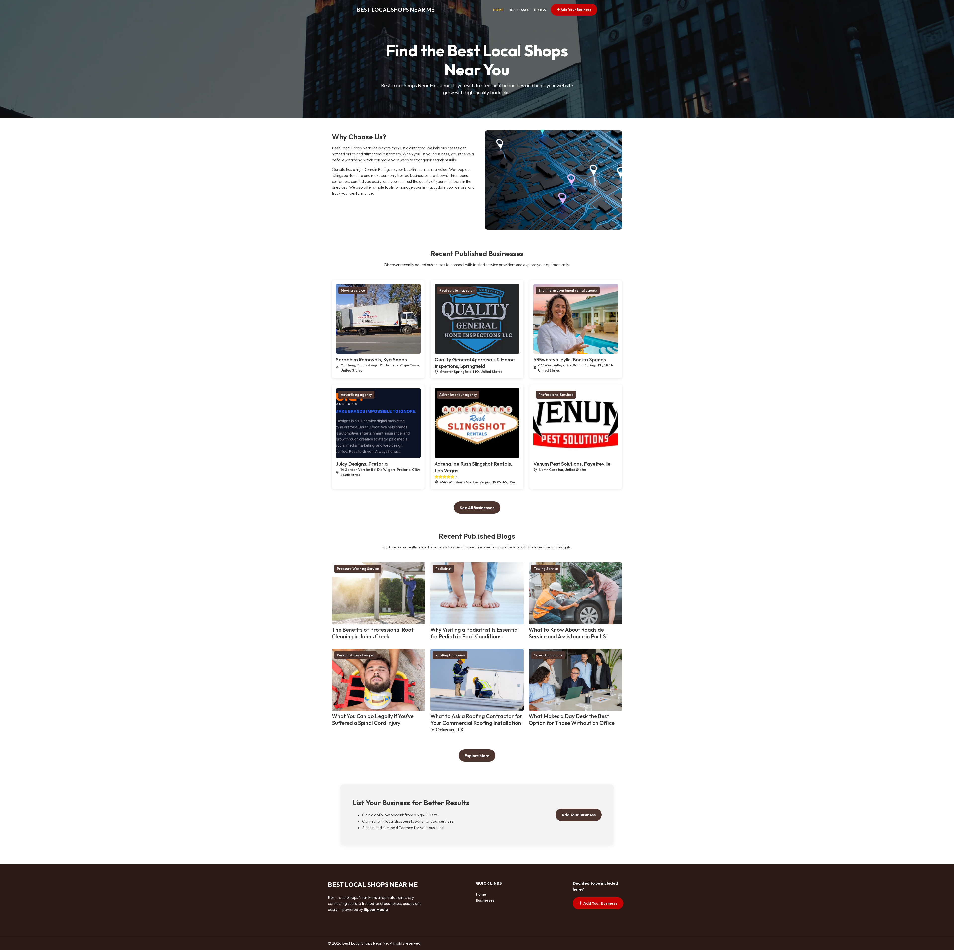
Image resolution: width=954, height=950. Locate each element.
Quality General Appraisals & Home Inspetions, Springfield (475, 362)
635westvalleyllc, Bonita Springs (569, 359)
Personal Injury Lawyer (355, 655)
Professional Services (555, 394)
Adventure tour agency (458, 394)
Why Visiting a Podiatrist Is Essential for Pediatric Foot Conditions (474, 633)
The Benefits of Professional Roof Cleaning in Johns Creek (373, 633)
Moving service (353, 290)
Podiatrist (443, 568)
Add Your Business (575, 9)
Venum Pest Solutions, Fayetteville (572, 464)
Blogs (540, 10)
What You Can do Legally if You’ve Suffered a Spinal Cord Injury (373, 719)
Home (498, 10)
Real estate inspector (456, 290)
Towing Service (546, 568)
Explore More (477, 755)
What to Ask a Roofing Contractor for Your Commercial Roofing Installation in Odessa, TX (476, 723)
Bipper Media (376, 909)
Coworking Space (548, 655)
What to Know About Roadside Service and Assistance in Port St (568, 633)
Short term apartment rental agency (567, 290)
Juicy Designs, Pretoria (362, 464)
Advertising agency (356, 394)
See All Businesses (477, 507)
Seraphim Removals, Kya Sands (371, 359)
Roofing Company (450, 655)
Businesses (519, 10)
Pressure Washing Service (358, 568)
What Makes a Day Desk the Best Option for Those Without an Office (572, 719)
